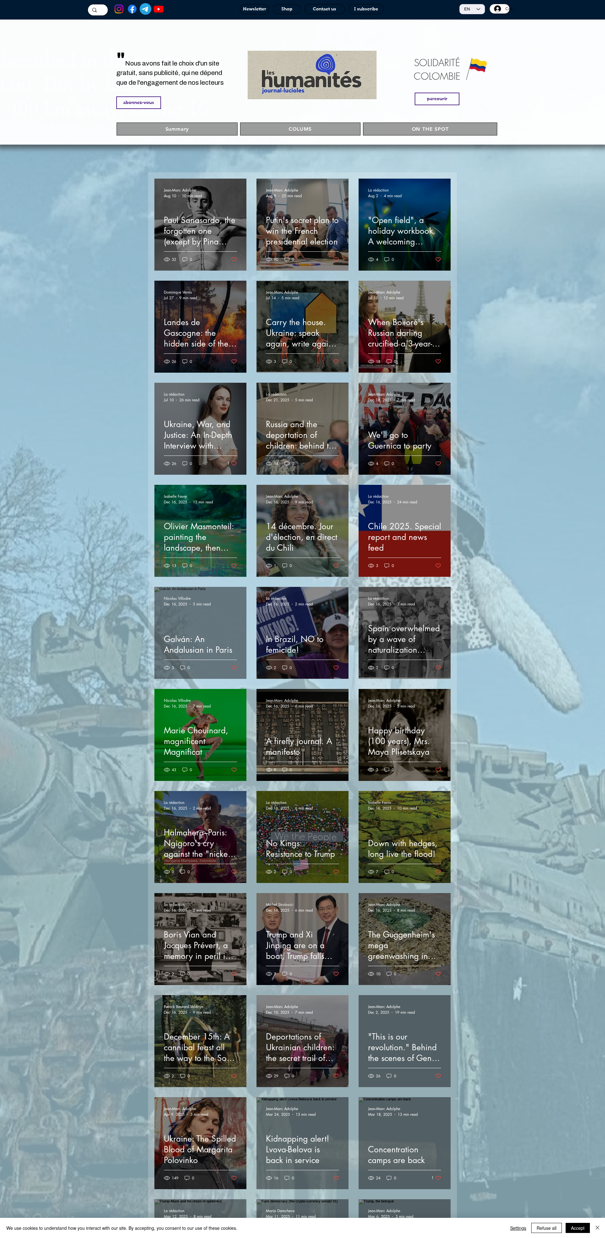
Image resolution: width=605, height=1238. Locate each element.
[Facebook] (132, 9)
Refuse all (546, 1228)
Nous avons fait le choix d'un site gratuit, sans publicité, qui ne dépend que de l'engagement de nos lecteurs (170, 73)
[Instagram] (119, 9)
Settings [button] (518, 1228)
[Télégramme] (145, 9)
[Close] (597, 1228)
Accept (578, 1228)
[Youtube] (158, 9)
